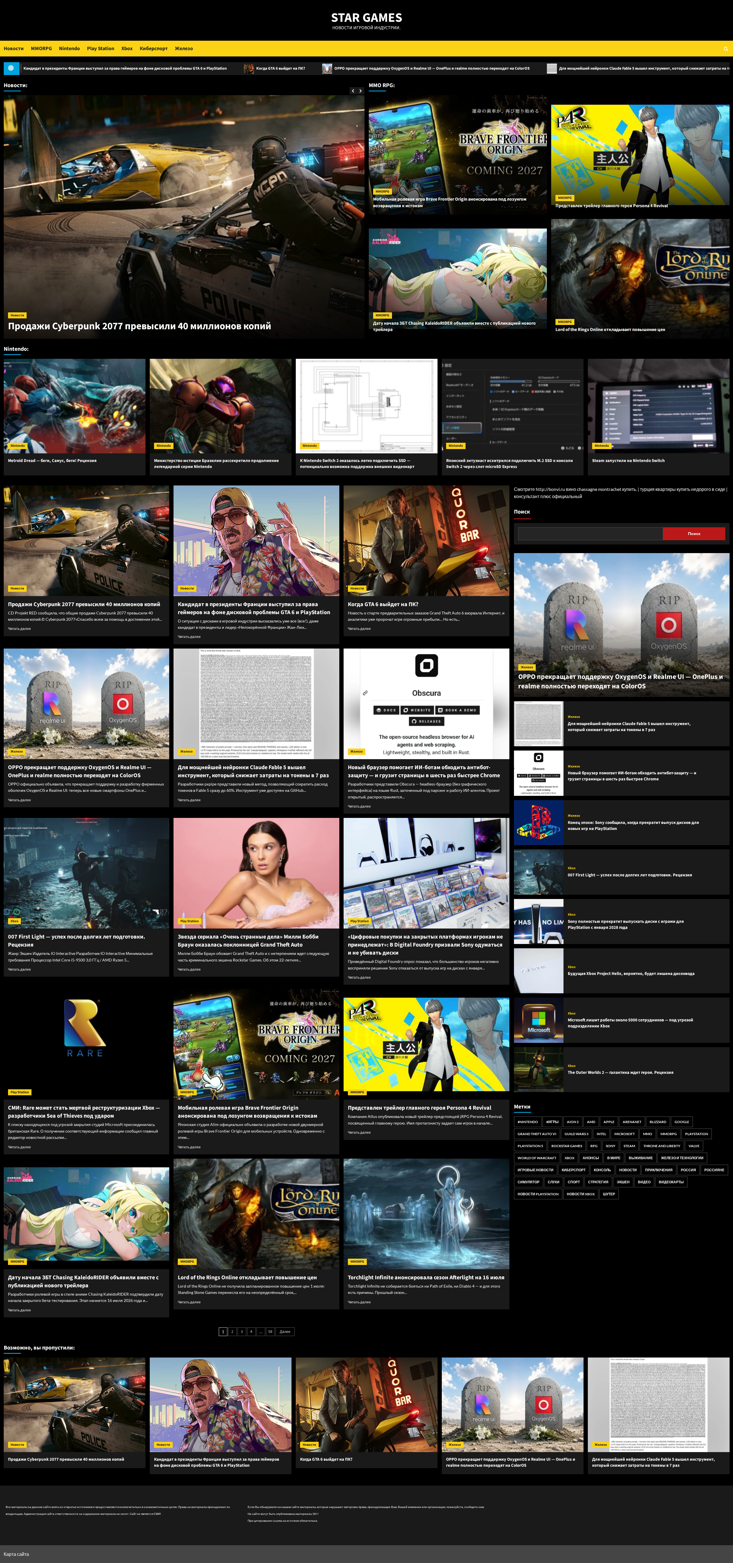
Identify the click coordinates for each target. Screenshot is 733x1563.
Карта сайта (16, 1554)
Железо (184, 48)
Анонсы (591, 1158)
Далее (285, 1332)
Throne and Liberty (661, 1146)
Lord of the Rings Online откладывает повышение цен (610, 329)
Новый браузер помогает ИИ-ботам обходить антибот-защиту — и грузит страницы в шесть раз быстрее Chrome (424, 771)
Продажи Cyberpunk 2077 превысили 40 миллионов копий (604, 68)
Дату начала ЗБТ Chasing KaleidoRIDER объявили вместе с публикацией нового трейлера (83, 1282)
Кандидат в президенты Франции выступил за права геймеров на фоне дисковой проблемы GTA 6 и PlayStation (170, 320)
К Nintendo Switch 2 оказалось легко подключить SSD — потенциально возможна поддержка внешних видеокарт (357, 464)
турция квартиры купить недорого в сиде (682, 489)
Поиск (522, 512)
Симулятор (528, 1182)
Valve (694, 1146)
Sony (610, 1146)
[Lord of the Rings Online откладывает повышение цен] (256, 1214)
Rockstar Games (566, 1146)
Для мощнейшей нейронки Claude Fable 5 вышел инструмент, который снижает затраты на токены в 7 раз (425, 68)
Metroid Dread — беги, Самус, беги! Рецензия (52, 461)
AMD (591, 1122)
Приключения (659, 1170)
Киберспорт (154, 48)
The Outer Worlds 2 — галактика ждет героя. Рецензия (620, 1073)
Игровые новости (535, 1170)
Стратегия (598, 1182)
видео (644, 1182)
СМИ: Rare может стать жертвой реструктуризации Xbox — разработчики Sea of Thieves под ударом (84, 1112)
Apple (609, 1122)
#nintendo (528, 1122)
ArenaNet (632, 1122)
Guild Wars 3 (576, 1134)
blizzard (658, 1122)
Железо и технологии (682, 1158)
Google (682, 1122)
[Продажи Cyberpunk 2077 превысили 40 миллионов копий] (87, 540)
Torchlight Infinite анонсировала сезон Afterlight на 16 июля (426, 1278)
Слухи (553, 1182)
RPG (594, 1146)
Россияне (714, 1170)
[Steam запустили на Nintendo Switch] (659, 406)
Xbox (127, 48)
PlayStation (696, 1134)
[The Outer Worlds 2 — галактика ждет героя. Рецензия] (538, 1069)
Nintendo (69, 48)
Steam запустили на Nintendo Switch (628, 461)
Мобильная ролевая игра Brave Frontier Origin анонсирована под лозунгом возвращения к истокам (247, 1112)
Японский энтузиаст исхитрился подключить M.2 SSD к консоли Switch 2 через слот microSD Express (509, 464)
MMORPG (41, 48)
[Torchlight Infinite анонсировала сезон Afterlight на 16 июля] (426, 1214)
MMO (647, 1134)
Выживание (641, 1158)
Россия (688, 1170)
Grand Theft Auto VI (537, 1134)
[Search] (726, 48)
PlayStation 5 (530, 1146)
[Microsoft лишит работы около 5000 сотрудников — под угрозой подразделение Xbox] (538, 1020)
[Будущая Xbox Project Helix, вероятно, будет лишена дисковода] (538, 970)
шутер (609, 1194)
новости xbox (581, 1194)
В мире (613, 1158)
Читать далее (19, 628)
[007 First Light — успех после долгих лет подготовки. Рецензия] (87, 873)
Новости (14, 48)
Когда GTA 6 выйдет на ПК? (49, 68)
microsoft (624, 1134)
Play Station (100, 48)
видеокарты (671, 1182)
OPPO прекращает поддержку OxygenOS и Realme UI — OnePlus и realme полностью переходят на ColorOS (201, 68)
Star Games (366, 18)
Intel (601, 1134)
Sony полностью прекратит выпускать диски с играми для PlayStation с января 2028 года (626, 924)
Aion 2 (573, 1122)
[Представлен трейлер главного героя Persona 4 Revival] (426, 1044)
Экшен (623, 1182)
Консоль (602, 1170)
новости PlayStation (538, 1194)
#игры (552, 1122)
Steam (629, 1146)
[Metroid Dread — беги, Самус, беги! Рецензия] (74, 406)
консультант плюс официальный (548, 496)
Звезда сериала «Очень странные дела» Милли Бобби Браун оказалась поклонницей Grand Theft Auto (248, 941)
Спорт (574, 1182)
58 (270, 1332)
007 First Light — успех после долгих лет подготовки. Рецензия (630, 875)
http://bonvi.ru (550, 489)
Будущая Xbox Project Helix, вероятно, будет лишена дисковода (631, 974)
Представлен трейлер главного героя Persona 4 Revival (611, 206)
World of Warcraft (537, 1158)
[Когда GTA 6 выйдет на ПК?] (426, 540)
